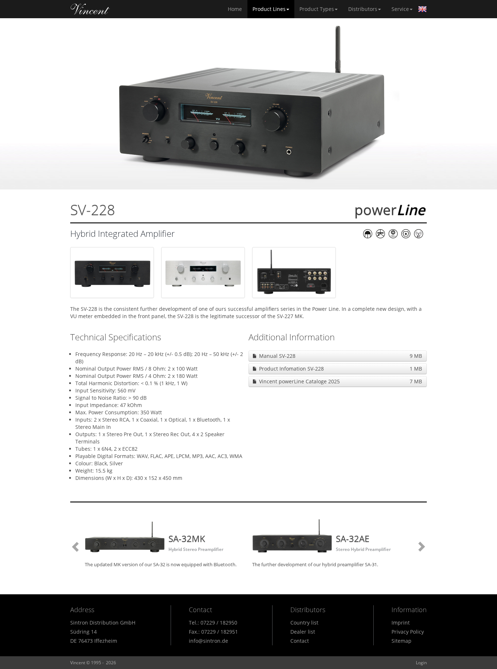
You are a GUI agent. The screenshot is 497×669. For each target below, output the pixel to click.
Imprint (400, 622)
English (422, 9)
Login (421, 663)
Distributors (362, 8)
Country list (304, 622)
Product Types (316, 8)
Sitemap (401, 640)
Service (400, 8)
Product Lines (269, 8)
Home (90, 9)
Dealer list (302, 631)
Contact (299, 640)
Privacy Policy (407, 631)
